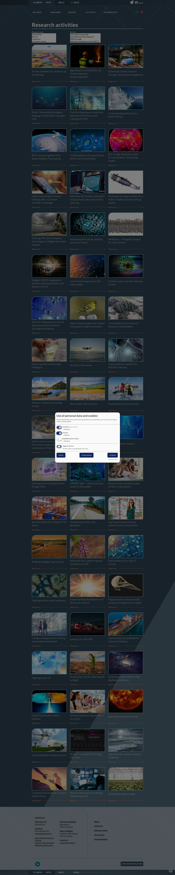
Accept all (112, 455)
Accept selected (86, 455)
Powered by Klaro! (113, 459)
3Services (66, 441)
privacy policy (66, 421)
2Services (66, 429)
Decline (61, 455)
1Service (66, 435)
